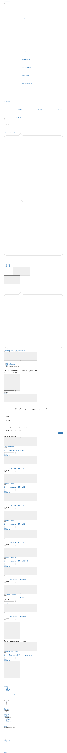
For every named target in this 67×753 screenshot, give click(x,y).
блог (4, 708)
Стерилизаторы (8, 724)
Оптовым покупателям (10, 693)
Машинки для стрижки (9, 723)
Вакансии (7, 9)
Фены (7, 720)
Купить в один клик (7, 455)
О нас (7, 5)
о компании (6, 686)
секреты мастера (7, 709)
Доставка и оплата (9, 6)
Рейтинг (7, 430)
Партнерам (8, 8)
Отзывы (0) (8, 406)
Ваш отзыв (8, 420)
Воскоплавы (8, 719)
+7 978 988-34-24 (7, 266)
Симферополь (6, 714)
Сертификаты (8, 689)
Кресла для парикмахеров (10, 722)
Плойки (7, 718)
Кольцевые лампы (9, 721)
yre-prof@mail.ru (6, 741)
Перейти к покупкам (7, 1)
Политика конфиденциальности (9, 742)
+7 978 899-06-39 (7, 199)
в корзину (5, 393)
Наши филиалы (8, 10)
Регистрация (8, 101)
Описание (7, 403)
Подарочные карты (9, 696)
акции (5, 713)
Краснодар (5, 715)
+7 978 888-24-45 (7, 265)
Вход (4, 101)
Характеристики (8, 405)
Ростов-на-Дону (6, 716)
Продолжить (60, 432)
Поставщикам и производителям (11, 694)
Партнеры (7, 688)
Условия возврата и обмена (10, 698)
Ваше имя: (8, 416)
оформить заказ (6, 402)
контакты (5, 726)
